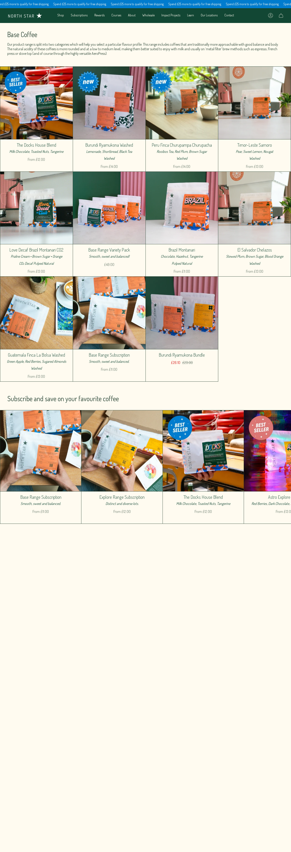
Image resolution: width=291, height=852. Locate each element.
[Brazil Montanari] (182, 208)
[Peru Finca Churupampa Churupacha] (182, 103)
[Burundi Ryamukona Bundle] (182, 313)
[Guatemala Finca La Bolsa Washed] (36, 313)
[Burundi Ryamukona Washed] (109, 103)
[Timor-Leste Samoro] (254, 103)
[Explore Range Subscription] (121, 450)
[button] (60, 15)
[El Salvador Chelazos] (254, 208)
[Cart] (281, 15)
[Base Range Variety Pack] (109, 208)
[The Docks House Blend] (36, 103)
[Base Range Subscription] (109, 313)
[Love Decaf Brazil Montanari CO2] (36, 208)
